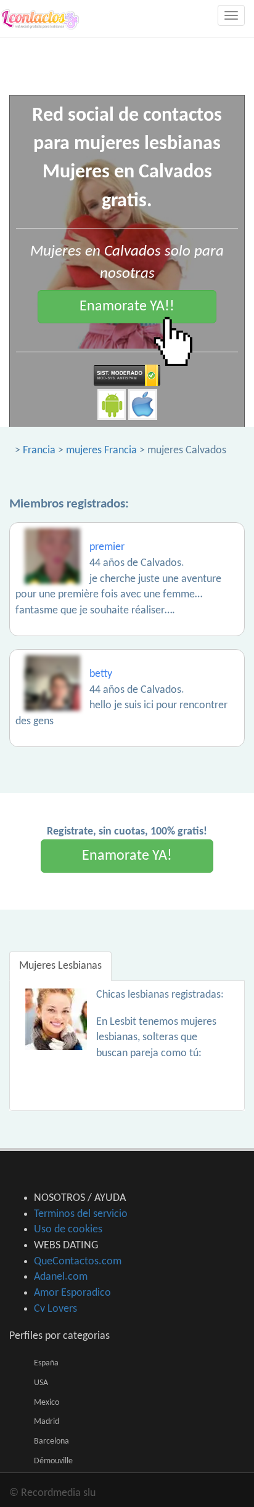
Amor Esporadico (72, 1293)
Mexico (46, 1402)
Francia (39, 450)
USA (41, 1383)
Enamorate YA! (127, 856)
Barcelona (51, 1441)
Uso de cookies (68, 1229)
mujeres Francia (101, 450)
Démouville (53, 1461)
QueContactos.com (77, 1261)
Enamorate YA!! (127, 306)
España (46, 1363)
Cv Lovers (55, 1309)
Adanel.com (61, 1277)
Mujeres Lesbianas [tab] (60, 966)
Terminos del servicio (81, 1214)
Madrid (46, 1421)
